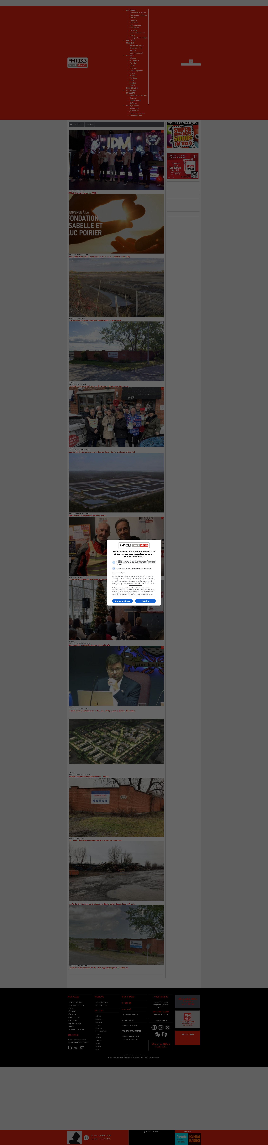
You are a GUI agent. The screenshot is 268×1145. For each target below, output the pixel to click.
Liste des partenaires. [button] (135, 585)
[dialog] (134, 573)
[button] (134, 573)
